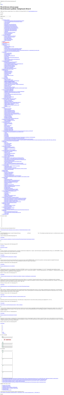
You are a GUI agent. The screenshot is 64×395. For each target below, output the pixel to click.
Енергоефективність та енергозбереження (9, 150)
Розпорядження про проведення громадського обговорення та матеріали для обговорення (19, 137)
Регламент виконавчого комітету (10, 62)
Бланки (5, 124)
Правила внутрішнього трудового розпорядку (12, 185)
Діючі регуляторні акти (8, 162)
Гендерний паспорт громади (9, 174)
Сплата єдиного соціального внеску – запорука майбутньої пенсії (13, 381)
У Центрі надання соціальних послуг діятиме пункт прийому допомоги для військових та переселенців (18, 276)
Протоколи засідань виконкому (9, 66)
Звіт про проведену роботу (9, 75)
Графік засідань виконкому (9, 67)
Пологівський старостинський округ (10, 28)
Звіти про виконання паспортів (9, 111)
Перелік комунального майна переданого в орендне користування (15, 87)
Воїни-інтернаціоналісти (8, 39)
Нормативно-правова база (8, 90)
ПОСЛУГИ (4, 210)
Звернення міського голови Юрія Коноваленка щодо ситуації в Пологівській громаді (14, 286)
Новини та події (7, 152)
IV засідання (6, 136)
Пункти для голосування (8, 127)
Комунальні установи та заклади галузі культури (12, 201)
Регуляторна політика (6, 156)
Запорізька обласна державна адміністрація (9, 387)
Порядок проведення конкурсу (9, 186)
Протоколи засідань (7, 73)
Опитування (6, 213)
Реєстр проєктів (7, 126)
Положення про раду (8, 72)
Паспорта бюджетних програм (9, 112)
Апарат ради (4, 44)
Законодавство (6, 204)
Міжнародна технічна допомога (9, 149)
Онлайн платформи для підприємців (10, 82)
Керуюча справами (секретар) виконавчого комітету (13, 48)
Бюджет (3, 107)
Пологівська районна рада (6, 389)
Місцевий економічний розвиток (8, 119)
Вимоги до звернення (8, 100)
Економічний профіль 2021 (9, 88)
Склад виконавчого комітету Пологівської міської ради (13, 63)
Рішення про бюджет (8, 108)
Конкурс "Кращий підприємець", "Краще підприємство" (14, 84)
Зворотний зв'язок (7, 106)
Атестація (6, 183)
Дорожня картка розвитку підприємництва (11, 80)
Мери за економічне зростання (9, 120)
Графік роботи (6, 194)
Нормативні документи (8, 123)
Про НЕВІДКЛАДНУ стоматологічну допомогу (8, 256)
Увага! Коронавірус (6, 42)
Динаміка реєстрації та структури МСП (11, 83)
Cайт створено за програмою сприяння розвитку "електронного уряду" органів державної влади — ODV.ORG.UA (20, 392)
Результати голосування (8, 128)
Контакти (6, 77)
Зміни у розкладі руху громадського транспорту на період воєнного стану (13, 296)
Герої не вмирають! (7, 40)
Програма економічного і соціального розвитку (12, 113)
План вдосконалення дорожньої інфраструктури (12, 212)
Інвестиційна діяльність (6, 146)
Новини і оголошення (8, 122)
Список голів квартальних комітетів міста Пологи (13, 94)
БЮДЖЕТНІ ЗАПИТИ (8, 117)
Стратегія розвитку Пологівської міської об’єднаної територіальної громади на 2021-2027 (17, 130)
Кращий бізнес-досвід (8, 85)
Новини (3, 41)
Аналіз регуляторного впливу (9, 160)
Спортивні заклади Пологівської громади (9, 202)
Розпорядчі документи (8, 173)
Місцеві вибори (5, 170)
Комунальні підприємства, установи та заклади (10, 197)
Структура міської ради (8, 60)
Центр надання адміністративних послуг (9, 190)
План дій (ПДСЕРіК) (8, 143)
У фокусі (5, 148)
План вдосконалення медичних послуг (11, 211)
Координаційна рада (7, 125)
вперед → (4, 333)
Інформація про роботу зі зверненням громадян (12, 102)
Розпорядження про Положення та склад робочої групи (13, 131)
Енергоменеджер (7, 154)
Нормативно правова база (8, 101)
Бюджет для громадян (8, 116)
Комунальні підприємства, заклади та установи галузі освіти (14, 199)
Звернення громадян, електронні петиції (9, 98)
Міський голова (7, 45)
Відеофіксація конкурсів (8, 188)
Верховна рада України (6, 385)
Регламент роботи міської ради (9, 55)
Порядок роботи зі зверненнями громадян (11, 103)
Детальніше (2, 237)
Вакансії (5, 178)
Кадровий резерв (7, 187)
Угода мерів (4, 141)
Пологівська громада (6, 19)
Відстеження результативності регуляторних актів (12, 161)
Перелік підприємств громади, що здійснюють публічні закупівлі (15, 168)
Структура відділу (7, 192)
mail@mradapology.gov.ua (33, 11)
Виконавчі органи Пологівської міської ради (11, 51)
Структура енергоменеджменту (9, 153)
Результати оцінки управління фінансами (11, 118)
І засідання (6, 133)
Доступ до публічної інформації (7, 89)
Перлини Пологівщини (8, 33)
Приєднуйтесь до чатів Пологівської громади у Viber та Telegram (11, 304)
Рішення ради (6, 58)
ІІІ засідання (6, 135)
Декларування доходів (8, 179)
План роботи (6, 56)
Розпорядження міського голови (7, 69)
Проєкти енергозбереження (9, 155)
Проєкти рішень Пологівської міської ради (11, 57)
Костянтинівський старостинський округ (11, 27)
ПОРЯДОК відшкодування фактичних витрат (12, 92)
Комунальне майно (7, 97)
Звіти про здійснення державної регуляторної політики (13, 163)
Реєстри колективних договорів (9, 205)
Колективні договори (6, 203)
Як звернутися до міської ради (9, 99)
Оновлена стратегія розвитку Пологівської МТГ (10, 140)
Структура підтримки (8, 145)
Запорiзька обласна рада (6, 386)
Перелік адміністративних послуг (10, 195)
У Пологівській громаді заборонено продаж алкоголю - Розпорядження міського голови (15, 229)
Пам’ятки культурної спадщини (9, 32)
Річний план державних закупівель (10, 167)
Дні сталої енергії (7, 144)
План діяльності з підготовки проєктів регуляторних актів (14, 158)
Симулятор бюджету (7, 115)
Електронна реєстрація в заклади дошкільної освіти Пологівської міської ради (15, 209)
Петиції (5, 105)
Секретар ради (6, 47)
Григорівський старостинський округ (10, 26)
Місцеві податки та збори (8, 79)
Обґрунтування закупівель (9, 169)
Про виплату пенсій (3, 247)
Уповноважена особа (8, 166)
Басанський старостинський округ (10, 24)
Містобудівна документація (9, 96)
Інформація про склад (8, 70)
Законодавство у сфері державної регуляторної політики (14, 157)
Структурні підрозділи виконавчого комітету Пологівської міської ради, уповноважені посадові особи (21, 50)
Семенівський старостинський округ (10, 29)
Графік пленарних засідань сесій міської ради (12, 59)
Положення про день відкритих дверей (11, 189)
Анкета (5, 132)
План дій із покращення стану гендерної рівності (12, 175)
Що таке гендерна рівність (8, 172)
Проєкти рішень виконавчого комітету (11, 64)
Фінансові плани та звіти (8, 114)
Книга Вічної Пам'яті (8, 38)
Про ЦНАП (6, 191)
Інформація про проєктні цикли (9, 147)
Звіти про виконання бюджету (9, 110)
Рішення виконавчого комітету (9, 65)
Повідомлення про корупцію (9, 208)
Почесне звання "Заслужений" (9, 36)
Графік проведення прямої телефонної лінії (11, 104)
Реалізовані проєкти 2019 (8, 129)
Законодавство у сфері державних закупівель (12, 165)
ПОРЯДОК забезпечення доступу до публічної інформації (14, 91)
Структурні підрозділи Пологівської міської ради (12, 49)
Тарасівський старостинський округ (10, 30)
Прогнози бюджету (7, 109)
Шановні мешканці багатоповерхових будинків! (8, 314)
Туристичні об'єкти (7, 34)
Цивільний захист (5, 214)
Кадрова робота (5, 177)
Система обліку (7, 93)
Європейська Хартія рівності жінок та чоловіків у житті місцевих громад (16, 176)
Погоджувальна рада (8, 53)
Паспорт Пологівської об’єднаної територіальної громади (14, 20)
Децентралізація (7, 22)
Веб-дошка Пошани (7, 37)
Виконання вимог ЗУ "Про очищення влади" (12, 180)
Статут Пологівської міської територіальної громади (13, 21)
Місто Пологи (6, 23)
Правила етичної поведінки (9, 184)
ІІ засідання (6, 134)
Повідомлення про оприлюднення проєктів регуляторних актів (15, 159)
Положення (6, 193)
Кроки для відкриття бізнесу (9, 81)
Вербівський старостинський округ (10, 25)
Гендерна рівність (5, 171)
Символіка (6, 31)
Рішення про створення (8, 71)
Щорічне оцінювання (8, 182)
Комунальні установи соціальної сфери (11, 200)
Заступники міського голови (9, 46)
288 (3, 332)
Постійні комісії (7, 54)
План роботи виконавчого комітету (10, 68)
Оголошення (4, 43)
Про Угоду (6, 142)
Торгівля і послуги (7, 86)
